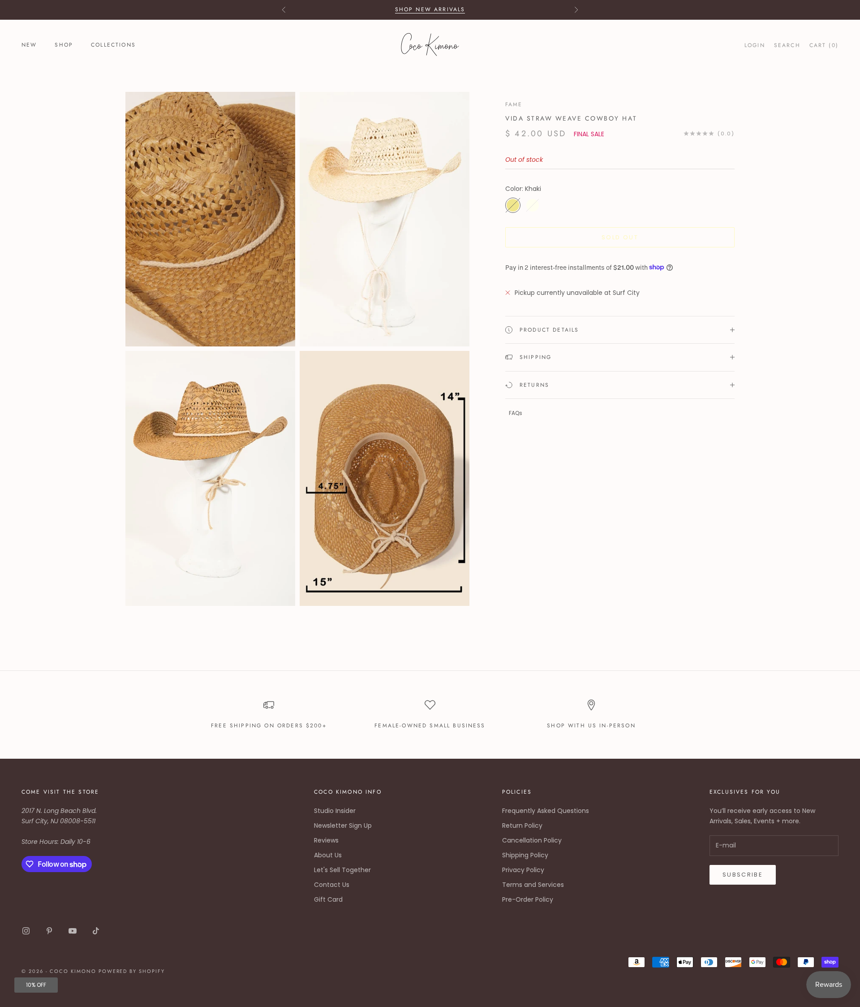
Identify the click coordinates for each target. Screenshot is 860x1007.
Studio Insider (335, 810)
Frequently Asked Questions (545, 810)
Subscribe (742, 874)
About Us (328, 855)
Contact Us (331, 884)
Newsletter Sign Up (343, 825)
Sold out (620, 237)
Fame (514, 104)
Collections (113, 45)
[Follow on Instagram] (26, 930)
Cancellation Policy (532, 840)
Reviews (326, 840)
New (29, 45)
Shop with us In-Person (591, 726)
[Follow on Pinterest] (49, 930)
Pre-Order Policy (527, 899)
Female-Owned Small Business (429, 726)
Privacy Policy (523, 869)
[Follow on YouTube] (72, 930)
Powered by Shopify (132, 971)
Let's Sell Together (342, 869)
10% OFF (36, 985)
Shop (64, 45)
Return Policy (522, 825)
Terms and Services (533, 884)
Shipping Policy (525, 855)
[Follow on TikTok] (95, 930)
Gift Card (328, 899)
